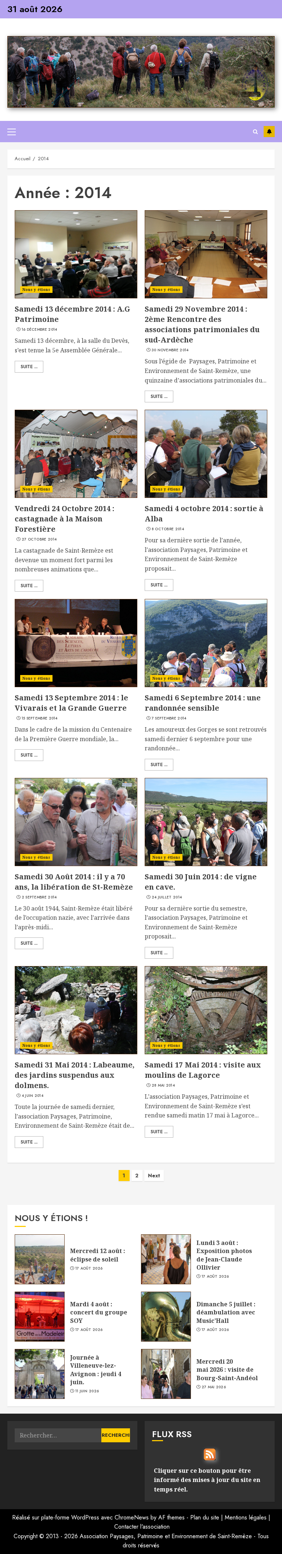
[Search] (255, 132)
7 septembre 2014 (169, 718)
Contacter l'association (142, 1526)
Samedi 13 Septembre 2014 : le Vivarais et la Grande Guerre (71, 703)
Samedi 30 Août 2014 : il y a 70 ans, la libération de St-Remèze (74, 882)
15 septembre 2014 (40, 718)
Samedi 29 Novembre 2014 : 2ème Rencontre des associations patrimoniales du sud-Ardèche (202, 324)
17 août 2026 (89, 1268)
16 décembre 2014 (39, 329)
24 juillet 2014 (167, 897)
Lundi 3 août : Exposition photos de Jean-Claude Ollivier (224, 1255)
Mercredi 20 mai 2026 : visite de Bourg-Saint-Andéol (227, 1369)
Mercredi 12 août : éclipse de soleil (97, 1255)
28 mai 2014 (163, 1085)
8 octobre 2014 (168, 529)
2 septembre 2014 (39, 897)
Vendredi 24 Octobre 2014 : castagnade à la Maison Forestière (64, 518)
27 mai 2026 (214, 1387)
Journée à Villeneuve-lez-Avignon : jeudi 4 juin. (95, 1369)
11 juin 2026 (87, 1391)
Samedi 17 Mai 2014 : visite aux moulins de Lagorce (203, 1070)
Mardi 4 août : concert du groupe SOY (98, 1312)
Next (154, 1175)
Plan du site (204, 1517)
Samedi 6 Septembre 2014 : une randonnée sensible (203, 703)
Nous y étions (36, 289)
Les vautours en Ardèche (269, 131)
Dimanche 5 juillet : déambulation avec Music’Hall (226, 1312)
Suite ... (29, 366)
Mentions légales (246, 1517)
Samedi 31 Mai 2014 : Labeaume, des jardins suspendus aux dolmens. (74, 1075)
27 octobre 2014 (39, 539)
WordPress (85, 1517)
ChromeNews (132, 1517)
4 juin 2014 (32, 1095)
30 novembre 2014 (170, 350)
